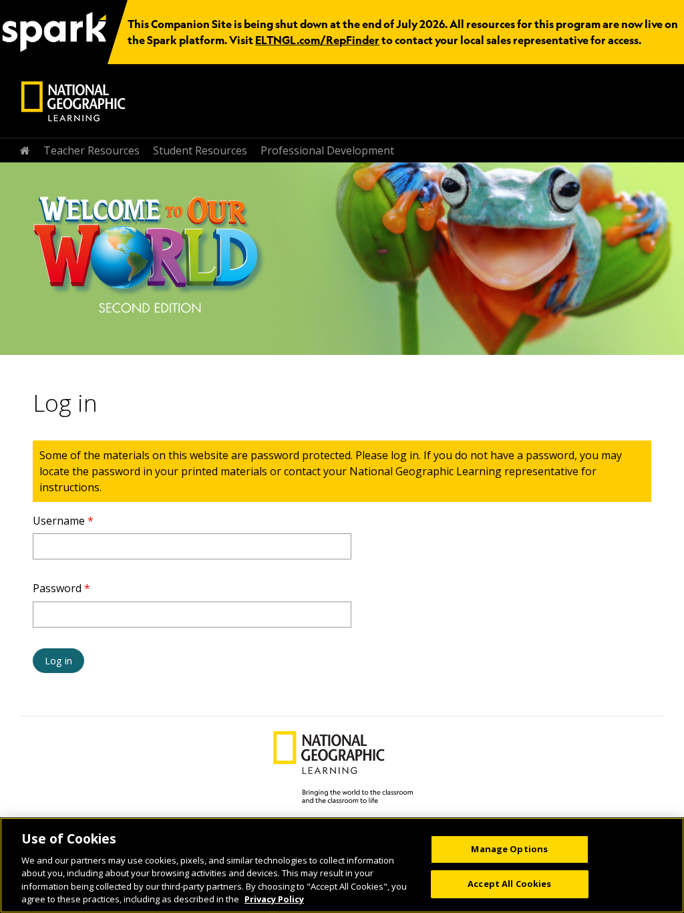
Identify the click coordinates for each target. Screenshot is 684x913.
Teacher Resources (91, 150)
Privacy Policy (274, 899)
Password (61, 588)
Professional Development (327, 150)
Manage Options (509, 849)
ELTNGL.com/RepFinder (317, 40)
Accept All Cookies (509, 884)
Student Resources (200, 150)
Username (63, 520)
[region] (342, 865)
